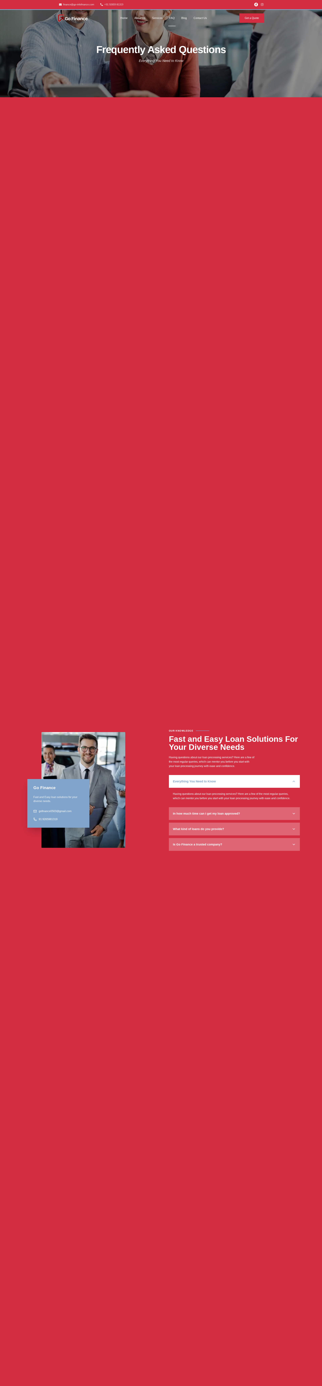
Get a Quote (252, 18)
